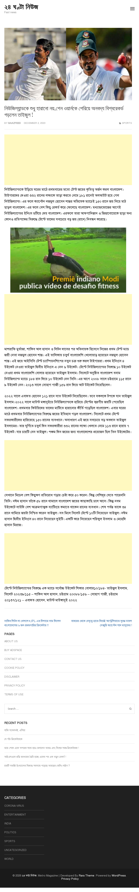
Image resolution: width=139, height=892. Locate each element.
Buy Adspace (13, 650)
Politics (10, 832)
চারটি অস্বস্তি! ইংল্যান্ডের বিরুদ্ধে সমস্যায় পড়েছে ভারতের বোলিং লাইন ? (37, 765)
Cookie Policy (14, 667)
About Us (11, 641)
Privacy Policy (14, 685)
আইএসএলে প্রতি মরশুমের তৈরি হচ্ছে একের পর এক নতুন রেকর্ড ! (35, 756)
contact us (13, 659)
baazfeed (14, 123)
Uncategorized (15, 850)
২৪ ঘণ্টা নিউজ (21, 6)
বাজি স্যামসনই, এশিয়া (14, 730)
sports (127, 123)
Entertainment (15, 814)
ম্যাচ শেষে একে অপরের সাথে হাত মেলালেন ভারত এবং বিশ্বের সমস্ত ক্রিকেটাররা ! (41, 748)
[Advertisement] (68, 159)
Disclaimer (11, 676)
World (9, 859)
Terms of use (14, 694)
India (7, 823)
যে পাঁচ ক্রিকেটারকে (13, 739)
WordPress (119, 875)
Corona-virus (14, 805)
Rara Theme (86, 875)
